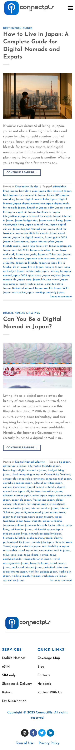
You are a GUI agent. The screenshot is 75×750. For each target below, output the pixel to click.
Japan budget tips (26, 220)
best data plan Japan (32, 191)
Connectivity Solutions (57, 474)
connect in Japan (35, 195)
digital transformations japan (44, 491)
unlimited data (53, 567)
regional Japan (60, 275)
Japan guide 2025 (56, 237)
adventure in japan (14, 466)
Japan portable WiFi (16, 250)
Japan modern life (60, 246)
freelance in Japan (48, 212)
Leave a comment (61, 296)
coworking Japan (13, 199)
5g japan (64, 462)
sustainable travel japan (18, 550)
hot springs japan (37, 504)
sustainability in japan (55, 546)
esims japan (39, 495)
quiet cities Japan (39, 275)
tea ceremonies (43, 550)
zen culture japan (13, 580)
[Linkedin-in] (50, 733)
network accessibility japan (45, 533)
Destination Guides (17, 28)
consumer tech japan (58, 478)
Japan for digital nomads (27, 237)
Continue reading (22, 172)
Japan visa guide (26, 254)
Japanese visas (48, 263)
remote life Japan (14, 279)
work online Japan (23, 292)
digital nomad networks (41, 487)
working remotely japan (49, 292)
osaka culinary (35, 538)
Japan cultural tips (36, 224)
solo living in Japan (14, 284)
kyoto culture (56, 525)
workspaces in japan (54, 576)
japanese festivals (36, 525)
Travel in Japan (39, 563)
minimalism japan (21, 529)
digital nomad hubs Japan (41, 199)
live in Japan (35, 267)
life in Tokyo (19, 267)
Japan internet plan (42, 241)
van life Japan (52, 288)
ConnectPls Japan (58, 195)
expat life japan (21, 500)
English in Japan (37, 207)
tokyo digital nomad (36, 555)
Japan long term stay (34, 246)
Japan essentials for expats (31, 233)
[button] (70, 8)
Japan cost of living (50, 220)
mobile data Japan (37, 271)
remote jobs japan (43, 542)
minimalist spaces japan (48, 529)
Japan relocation (40, 250)
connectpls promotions (30, 478)
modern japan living (15, 533)
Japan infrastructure (15, 241)
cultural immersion (14, 487)
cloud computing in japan (27, 474)
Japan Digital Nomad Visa (29, 229)
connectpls (9, 478)
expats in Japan (26, 212)
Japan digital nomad (28, 512)
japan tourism (44, 516)
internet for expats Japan (45, 216)
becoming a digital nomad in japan (24, 470)
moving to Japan (60, 271)
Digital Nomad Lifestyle (21, 313)
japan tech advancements (19, 516)
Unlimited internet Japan (27, 288)
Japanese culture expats (40, 258)
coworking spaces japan (17, 483)
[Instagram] (25, 733)
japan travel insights (28, 521)
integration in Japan (15, 216)
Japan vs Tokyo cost (50, 254)
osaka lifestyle (54, 538)
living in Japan (53, 267)
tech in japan (36, 284)
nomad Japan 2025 (15, 275)
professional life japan (16, 542)
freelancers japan (43, 500)
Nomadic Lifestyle (14, 538)
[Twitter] (42, 733)
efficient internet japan (17, 495)
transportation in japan (36, 559)
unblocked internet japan (27, 567)
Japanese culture (13, 525)
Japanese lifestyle (26, 263)
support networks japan (26, 546)
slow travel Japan (57, 279)
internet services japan (44, 508)
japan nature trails (53, 512)
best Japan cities (13, 195)
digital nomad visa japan (37, 203)
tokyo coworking (12, 555)
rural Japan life (35, 279)
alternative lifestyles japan (44, 466)
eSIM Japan (55, 207)
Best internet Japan (59, 191)
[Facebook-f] (33, 733)
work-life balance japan (43, 571)
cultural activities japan (48, 483)
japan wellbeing (52, 521)
